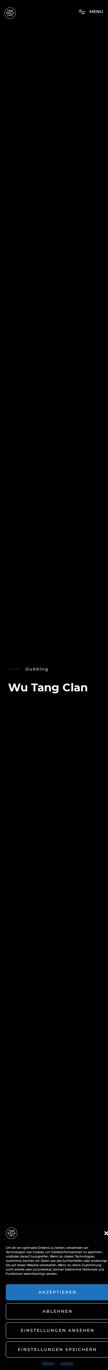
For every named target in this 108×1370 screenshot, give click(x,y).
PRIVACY (48, 1363)
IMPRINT (66, 1363)
